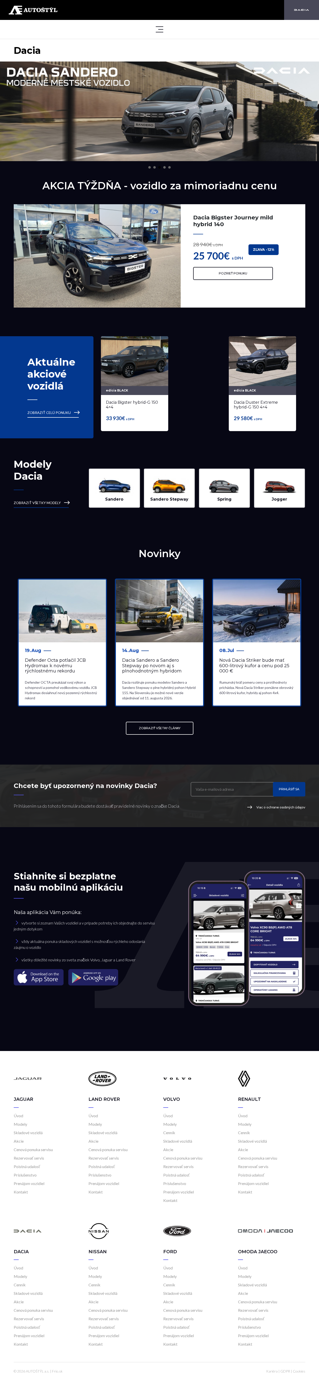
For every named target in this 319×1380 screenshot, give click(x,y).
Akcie (19, 1141)
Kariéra (272, 1371)
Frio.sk (57, 1371)
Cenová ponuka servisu (33, 1149)
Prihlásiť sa (289, 789)
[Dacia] (301, 10)
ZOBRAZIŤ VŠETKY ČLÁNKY (159, 728)
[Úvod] (28, 1078)
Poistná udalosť (27, 1166)
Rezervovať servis (29, 1158)
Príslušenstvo (25, 1175)
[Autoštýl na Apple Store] (39, 977)
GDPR (285, 1371)
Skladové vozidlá (28, 1132)
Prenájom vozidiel (29, 1183)
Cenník (169, 1132)
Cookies (299, 1371)
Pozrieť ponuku (233, 273)
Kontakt (21, 1191)
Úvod (18, 1115)
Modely (20, 1124)
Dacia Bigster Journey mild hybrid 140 (233, 221)
